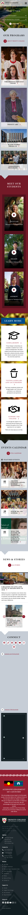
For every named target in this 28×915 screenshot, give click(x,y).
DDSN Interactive (6, 908)
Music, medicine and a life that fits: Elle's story (13, 622)
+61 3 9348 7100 (8, 850)
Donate (5, 888)
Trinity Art (12, 124)
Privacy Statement (8, 866)
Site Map (6, 864)
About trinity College (15, 41)
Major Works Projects (14, 145)
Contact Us (6, 880)
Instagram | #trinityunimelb (11, 709)
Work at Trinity (7, 878)
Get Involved (7, 892)
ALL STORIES (16, 565)
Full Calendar (15, 453)
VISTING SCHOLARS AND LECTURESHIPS (14, 381)
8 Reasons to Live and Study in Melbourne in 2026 (12, 588)
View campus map (8, 843)
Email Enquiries (8, 853)
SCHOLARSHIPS (12, 343)
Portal (5, 876)
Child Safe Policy (8, 871)
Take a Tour (14, 11)
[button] (23, 616)
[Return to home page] (9, 4)
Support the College (8, 890)
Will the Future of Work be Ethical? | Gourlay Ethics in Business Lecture (15, 537)
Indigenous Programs (13, 167)
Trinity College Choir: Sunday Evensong (18, 483)
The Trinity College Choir (14, 82)
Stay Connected (7, 895)
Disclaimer (6, 873)
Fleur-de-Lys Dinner (17, 512)
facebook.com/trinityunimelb (12, 654)
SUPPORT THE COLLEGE (14, 418)
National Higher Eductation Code (11, 869)
